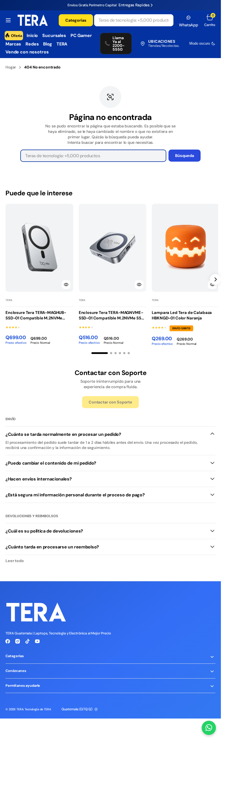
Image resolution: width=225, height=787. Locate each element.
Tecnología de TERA (38, 707)
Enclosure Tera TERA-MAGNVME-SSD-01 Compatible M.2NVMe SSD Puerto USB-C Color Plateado (110, 313)
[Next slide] (215, 278)
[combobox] (134, 20)
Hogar (10, 67)
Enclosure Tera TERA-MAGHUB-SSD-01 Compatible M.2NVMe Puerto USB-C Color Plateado (35, 313)
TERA (19, 707)
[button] (8, 20)
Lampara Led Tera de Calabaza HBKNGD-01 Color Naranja (179, 313)
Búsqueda (184, 155)
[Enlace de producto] (38, 247)
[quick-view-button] (64, 282)
